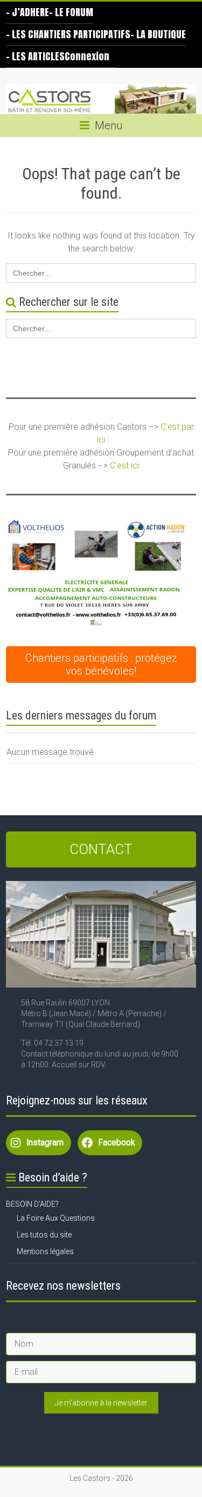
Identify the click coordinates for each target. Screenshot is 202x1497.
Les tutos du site (44, 1234)
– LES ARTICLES (35, 56)
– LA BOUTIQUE (158, 34)
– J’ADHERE (27, 12)
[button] (97, 572)
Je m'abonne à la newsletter (101, 1402)
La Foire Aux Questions (56, 1218)
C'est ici (124, 465)
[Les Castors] (101, 99)
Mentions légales (45, 1251)
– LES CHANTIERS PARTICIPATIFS (68, 34)
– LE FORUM (71, 12)
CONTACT (101, 849)
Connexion (87, 56)
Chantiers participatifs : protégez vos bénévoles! (101, 664)
